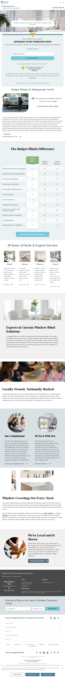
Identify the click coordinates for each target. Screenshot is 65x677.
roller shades (48, 513)
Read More (7, 134)
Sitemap (8, 644)
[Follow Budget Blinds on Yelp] (51, 618)
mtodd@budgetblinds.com (9, 586)
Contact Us (9, 623)
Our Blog (8, 639)
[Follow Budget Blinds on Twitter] (51, 652)
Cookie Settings (17, 674)
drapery (5, 515)
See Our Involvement (38, 561)
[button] (6, 8)
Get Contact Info (15, 8)
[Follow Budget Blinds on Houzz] (44, 652)
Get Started (32, 58)
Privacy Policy (32, 78)
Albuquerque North (9, 6)
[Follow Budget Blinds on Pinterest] (54, 652)
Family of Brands (11, 627)
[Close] (62, 668)
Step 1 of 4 (33, 49)
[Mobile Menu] (63, 2)
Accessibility (41, 644)
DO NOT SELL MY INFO (53, 644)
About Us (8, 631)
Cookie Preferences (32, 646)
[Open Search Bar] (60, 2)
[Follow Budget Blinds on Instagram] (40, 652)
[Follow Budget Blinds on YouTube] (54, 618)
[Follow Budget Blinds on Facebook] (58, 618)
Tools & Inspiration (11, 635)
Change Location (17, 576)
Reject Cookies (32, 674)
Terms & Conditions (29, 644)
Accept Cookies (48, 674)
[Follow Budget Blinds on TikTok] (58, 652)
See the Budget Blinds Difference (32, 234)
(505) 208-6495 (59, 7)
